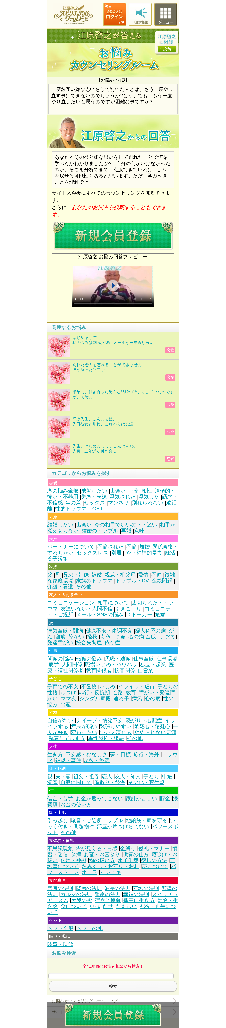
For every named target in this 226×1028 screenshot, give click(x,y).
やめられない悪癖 (155, 732)
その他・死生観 (146, 782)
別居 (116, 553)
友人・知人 (128, 776)
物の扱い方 (102, 860)
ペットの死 (89, 928)
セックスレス (92, 553)
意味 (139, 531)
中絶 (167, 776)
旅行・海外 (146, 754)
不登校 (89, 686)
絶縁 (160, 614)
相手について (113, 603)
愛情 (143, 575)
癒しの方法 (154, 860)
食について (74, 906)
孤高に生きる (139, 900)
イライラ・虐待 (136, 686)
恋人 (107, 776)
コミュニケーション (71, 603)
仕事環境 (167, 658)
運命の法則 (107, 894)
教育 (131, 692)
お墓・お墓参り (102, 854)
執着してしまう (67, 738)
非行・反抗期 (94, 692)
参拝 (76, 854)
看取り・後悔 (109, 782)
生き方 (55, 754)
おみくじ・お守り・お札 (110, 866)
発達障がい (60, 642)
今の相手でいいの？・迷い (126, 525)
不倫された (110, 547)
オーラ (89, 872)
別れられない (147, 503)
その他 (83, 586)
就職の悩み (60, 658)
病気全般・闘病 (65, 631)
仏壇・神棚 (73, 860)
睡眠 (95, 906)
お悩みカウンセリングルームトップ (85, 1001)
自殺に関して (76, 782)
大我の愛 (81, 900)
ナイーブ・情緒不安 (99, 720)
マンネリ (118, 503)
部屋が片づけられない (123, 826)
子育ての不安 (62, 686)
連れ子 (121, 698)
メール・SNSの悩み (99, 614)
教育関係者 (99, 670)
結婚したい (60, 525)
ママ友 (68, 698)
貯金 (165, 798)
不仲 (156, 575)
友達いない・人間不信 (87, 609)
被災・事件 (68, 760)
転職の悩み (89, 658)
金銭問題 (162, 581)
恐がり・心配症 (144, 720)
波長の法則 (117, 888)
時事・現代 (60, 944)
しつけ (68, 692)
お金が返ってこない (99, 798)
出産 (66, 704)
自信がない (60, 720)
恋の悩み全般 (62, 491)
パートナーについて (71, 547)
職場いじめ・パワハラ (111, 664)
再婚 (126, 531)
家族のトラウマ (94, 581)
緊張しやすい (116, 726)
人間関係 (72, 664)
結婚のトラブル (100, 531)
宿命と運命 (108, 900)
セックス (94, 503)
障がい (76, 636)
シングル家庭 (95, 698)
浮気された (123, 497)
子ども (151, 776)
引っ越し (57, 820)
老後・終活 (97, 760)
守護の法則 (146, 888)
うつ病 (166, 636)
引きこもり (128, 609)
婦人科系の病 (150, 631)
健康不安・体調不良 (109, 631)
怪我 (92, 636)
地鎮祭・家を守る (146, 820)
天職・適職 (118, 658)
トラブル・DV (132, 581)
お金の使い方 (76, 804)
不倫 (134, 491)
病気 (137, 698)
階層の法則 (89, 888)
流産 (52, 782)
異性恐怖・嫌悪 (106, 738)
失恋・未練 (94, 497)
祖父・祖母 (86, 776)
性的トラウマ (71, 509)
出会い (118, 491)
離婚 (144, 547)
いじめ (107, 686)
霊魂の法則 (60, 888)
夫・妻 (63, 776)
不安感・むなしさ (86, 754)
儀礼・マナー (154, 848)
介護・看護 (60, 586)
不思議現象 (60, 848)
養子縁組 (57, 559)
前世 (108, 906)
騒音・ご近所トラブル (97, 820)
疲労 (54, 664)
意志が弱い (84, 726)
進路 (118, 692)
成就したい (94, 491)
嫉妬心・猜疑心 (152, 726)
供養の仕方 (136, 854)
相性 (147, 491)
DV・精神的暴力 (143, 553)
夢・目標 (120, 754)
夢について (155, 866)
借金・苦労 (60, 798)
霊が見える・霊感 (96, 848)
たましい (126, 906)
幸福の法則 (136, 894)
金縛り (128, 848)
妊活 (170, 553)
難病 (60, 636)
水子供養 (128, 860)
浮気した (148, 497)
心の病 (152, 698)
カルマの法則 (76, 894)
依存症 (112, 642)
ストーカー (139, 614)
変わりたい (84, 732)
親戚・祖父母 (120, 575)
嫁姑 (97, 575)
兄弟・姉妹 (76, 575)
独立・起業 (153, 664)
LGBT (96, 509)
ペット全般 (60, 928)
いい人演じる (116, 732)
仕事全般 (143, 658)
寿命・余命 (113, 636)
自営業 (145, 670)
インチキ (110, 872)
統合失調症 (89, 642)
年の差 (73, 503)
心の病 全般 (142, 636)
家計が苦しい (141, 798)
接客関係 (124, 670)
